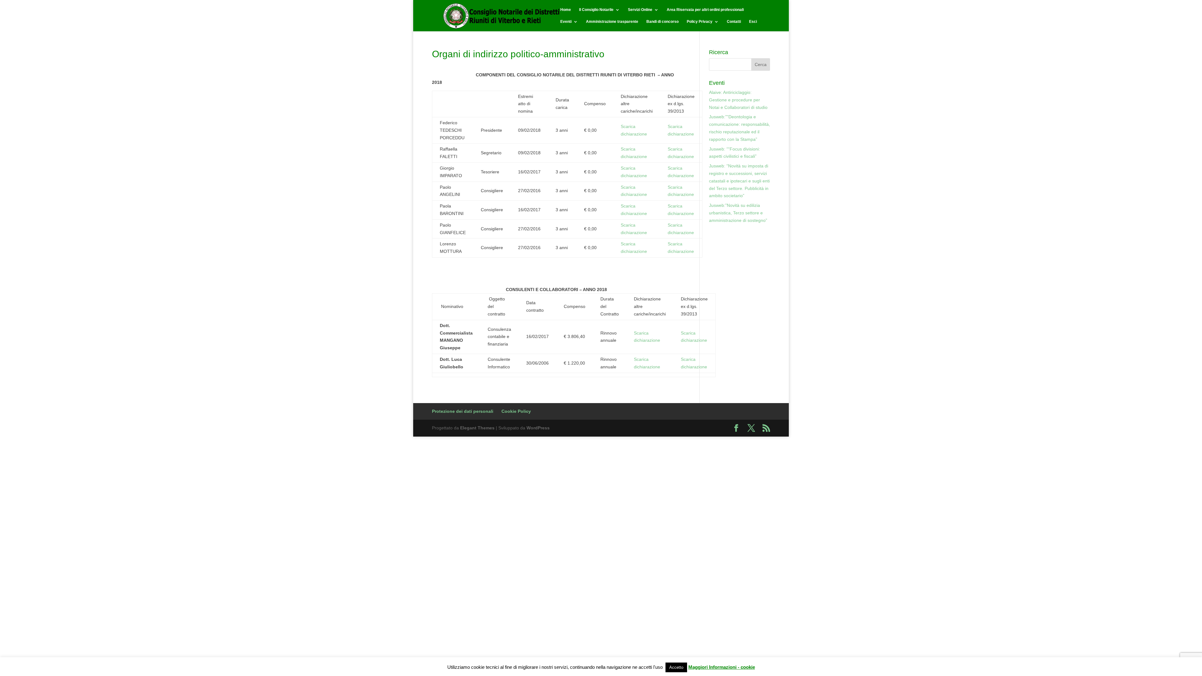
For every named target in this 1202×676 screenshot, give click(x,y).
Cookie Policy (516, 411)
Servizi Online (640, 10)
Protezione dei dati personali (462, 411)
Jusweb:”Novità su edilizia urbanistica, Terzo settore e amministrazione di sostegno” (738, 213)
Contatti (734, 21)
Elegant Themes (477, 427)
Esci (753, 21)
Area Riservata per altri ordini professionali (705, 10)
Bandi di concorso (662, 21)
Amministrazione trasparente (612, 21)
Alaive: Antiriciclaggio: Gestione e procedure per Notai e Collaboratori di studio (738, 100)
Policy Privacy (699, 21)
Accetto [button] (676, 667)
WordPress (538, 427)
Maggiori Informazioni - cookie (721, 667)
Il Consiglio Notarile (596, 10)
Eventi (566, 21)
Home (565, 10)
